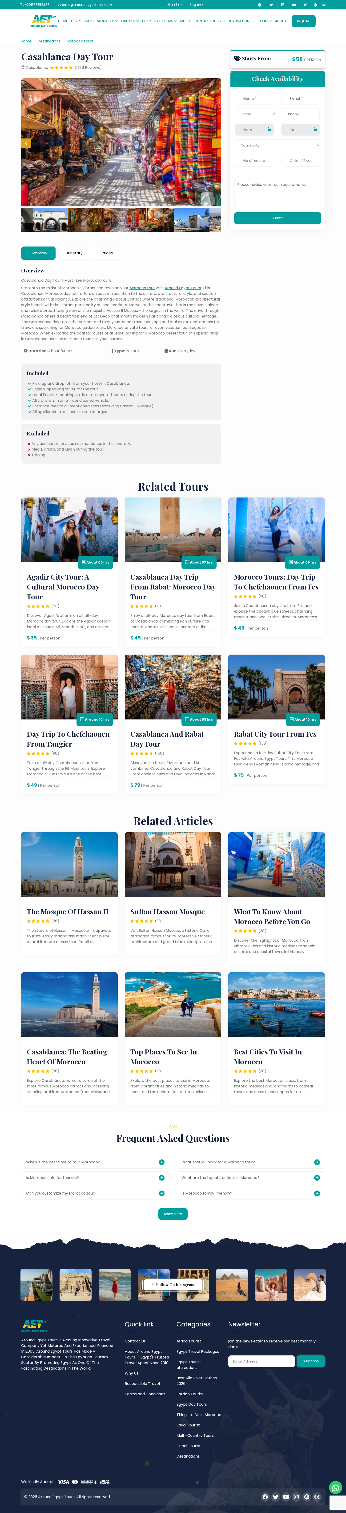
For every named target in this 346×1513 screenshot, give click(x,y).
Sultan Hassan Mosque (167, 911)
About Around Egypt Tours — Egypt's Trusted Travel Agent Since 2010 (147, 1357)
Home (63, 20)
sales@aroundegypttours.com (86, 4)
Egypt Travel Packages (198, 1351)
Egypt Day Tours (192, 1404)
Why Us (131, 1373)
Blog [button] (264, 20)
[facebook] (260, 4)
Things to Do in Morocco (199, 1414)
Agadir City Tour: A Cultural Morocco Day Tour (63, 586)
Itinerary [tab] (75, 253)
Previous (26, 143)
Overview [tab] (38, 253)
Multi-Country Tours (195, 1435)
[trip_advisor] (317, 1497)
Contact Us (135, 1341)
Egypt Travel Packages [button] (93, 20)
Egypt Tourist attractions (189, 1364)
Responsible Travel (142, 1383)
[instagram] (296, 1497)
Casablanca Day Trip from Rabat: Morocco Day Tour (173, 586)
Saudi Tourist (188, 1425)
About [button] (281, 20)
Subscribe (311, 1361)
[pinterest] (306, 1497)
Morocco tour (142, 288)
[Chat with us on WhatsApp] (335, 1487)
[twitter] (271, 4)
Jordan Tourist (190, 1394)
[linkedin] (282, 4)
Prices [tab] (107, 253)
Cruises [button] (128, 20)
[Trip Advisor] (324, 4)
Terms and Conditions (145, 1394)
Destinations (188, 1456)
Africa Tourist (189, 1341)
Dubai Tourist (189, 1446)
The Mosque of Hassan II (68, 911)
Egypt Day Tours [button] (158, 20)
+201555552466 (37, 4)
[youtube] (294, 4)
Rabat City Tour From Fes (275, 734)
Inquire (303, 20)
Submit (278, 218)
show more (173, 1214)
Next (216, 143)
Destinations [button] (240, 20)
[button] (175, 4)
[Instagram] (305, 4)
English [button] (195, 4)
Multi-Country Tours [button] (201, 20)
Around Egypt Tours (183, 288)
